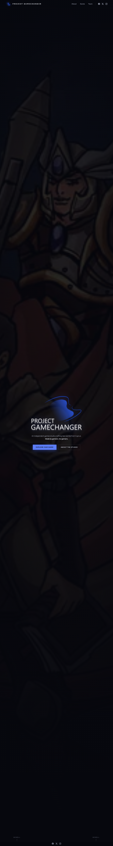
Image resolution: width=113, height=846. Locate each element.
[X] (103, 4)
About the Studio (69, 447)
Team (90, 4)
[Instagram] (106, 4)
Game (82, 4)
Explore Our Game (44, 447)
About (74, 4)
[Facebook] (99, 4)
